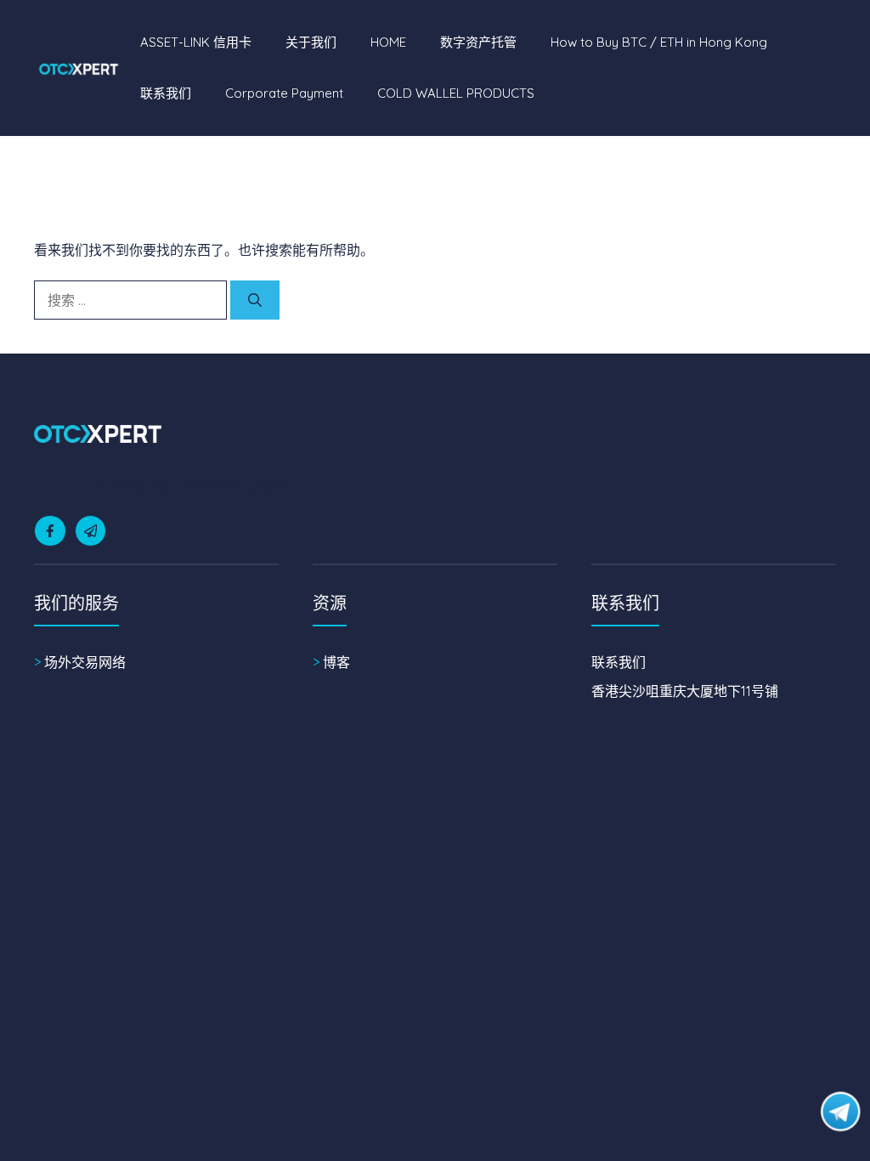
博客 (336, 662)
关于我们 (310, 42)
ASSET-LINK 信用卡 (195, 42)
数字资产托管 (478, 42)
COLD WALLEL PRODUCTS (455, 93)
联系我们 (165, 93)
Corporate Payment (284, 93)
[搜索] (255, 300)
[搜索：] (132, 300)
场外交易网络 (85, 662)
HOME (388, 42)
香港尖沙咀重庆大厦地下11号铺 (684, 690)
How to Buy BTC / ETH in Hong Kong (659, 42)
